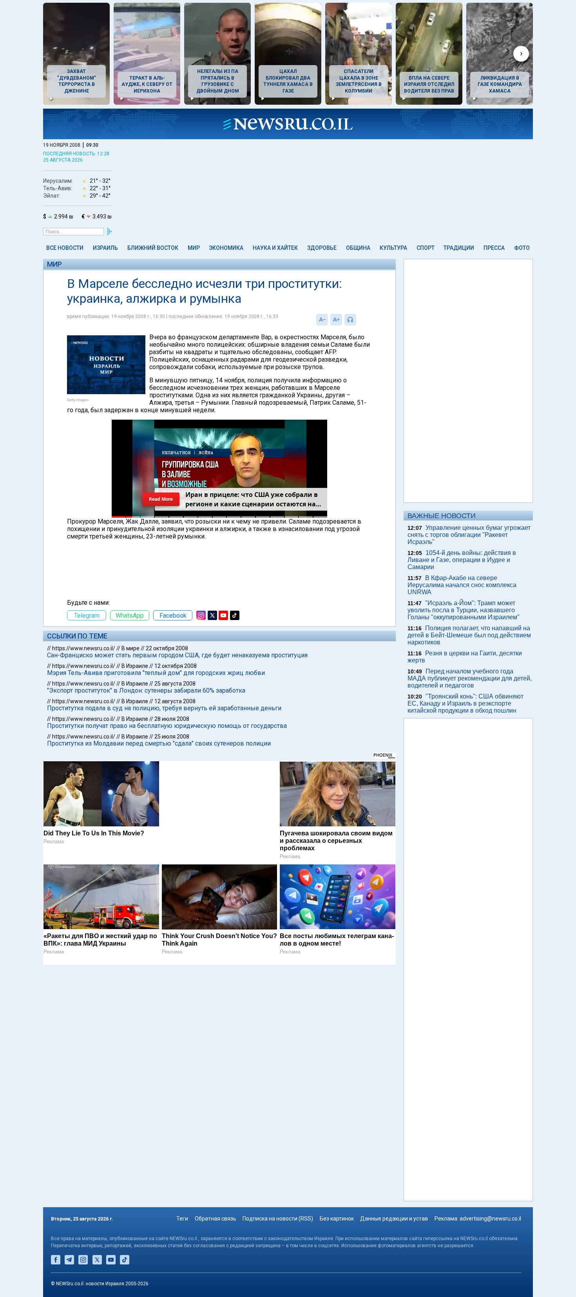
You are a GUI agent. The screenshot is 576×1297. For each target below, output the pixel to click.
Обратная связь (215, 1218)
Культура (393, 248)
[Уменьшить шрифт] (322, 320)
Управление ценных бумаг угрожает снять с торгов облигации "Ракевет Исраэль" (469, 534)
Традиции (459, 248)
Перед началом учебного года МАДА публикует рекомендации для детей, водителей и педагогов (470, 678)
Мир (194, 248)
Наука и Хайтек (275, 248)
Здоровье (322, 248)
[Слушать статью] (358, 320)
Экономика (226, 248)
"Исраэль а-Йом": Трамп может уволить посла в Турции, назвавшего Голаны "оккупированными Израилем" (464, 610)
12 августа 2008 (175, 701)
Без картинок (337, 1218)
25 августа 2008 (175, 683)
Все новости (64, 248)
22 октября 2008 (167, 648)
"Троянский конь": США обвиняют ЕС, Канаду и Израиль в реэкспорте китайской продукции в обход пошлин (465, 703)
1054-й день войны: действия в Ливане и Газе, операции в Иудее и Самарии (462, 559)
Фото (522, 248)
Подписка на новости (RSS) (278, 1218)
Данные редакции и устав (394, 1218)
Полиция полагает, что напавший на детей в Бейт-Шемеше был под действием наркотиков (469, 635)
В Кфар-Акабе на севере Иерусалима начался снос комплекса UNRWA (462, 585)
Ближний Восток (152, 248)
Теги (182, 1218)
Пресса (494, 248)
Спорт (426, 248)
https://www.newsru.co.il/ (83, 648)
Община (358, 248)
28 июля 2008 (171, 719)
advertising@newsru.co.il (490, 1218)
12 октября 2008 (175, 666)
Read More (160, 499)
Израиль (105, 248)
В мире (130, 648)
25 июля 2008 (171, 736)
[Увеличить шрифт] (336, 320)
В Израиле (134, 666)
